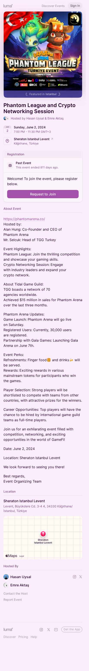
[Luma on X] (48, 629)
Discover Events (53, 6)
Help (34, 637)
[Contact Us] (56, 629)
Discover (9, 637)
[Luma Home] (8, 6)
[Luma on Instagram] (41, 629)
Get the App (72, 629)
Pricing (23, 637)
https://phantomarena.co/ (24, 219)
